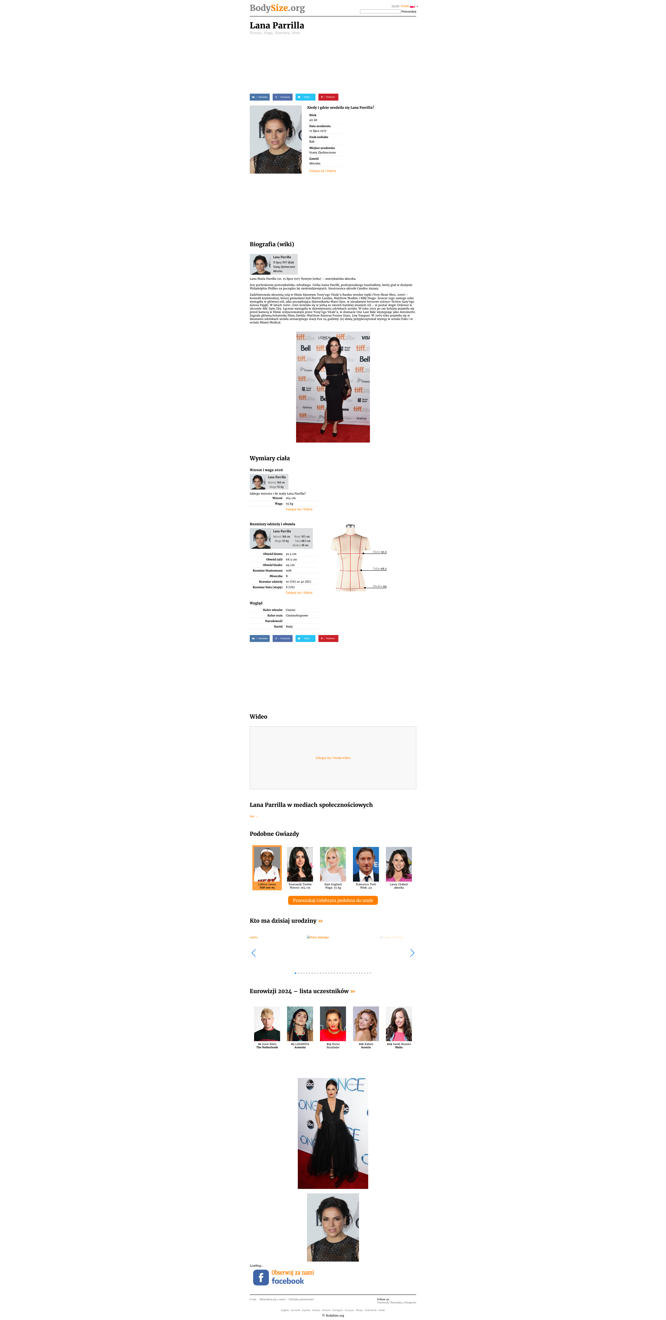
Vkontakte (396, 1302)
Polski (382, 1310)
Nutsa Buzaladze (333, 1045)
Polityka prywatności (301, 1299)
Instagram (410, 1302)
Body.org (277, 8)
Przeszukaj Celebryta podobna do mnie (333, 900)
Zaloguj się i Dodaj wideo (333, 758)
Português (337, 1310)
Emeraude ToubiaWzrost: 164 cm (300, 886)
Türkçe (359, 1310)
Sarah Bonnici (399, 1045)
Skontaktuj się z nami (272, 1299)
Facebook (382, 1302)
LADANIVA (300, 1045)
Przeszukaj (408, 11)
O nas (253, 1299)
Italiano (316, 1310)
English (285, 1310)
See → (254, 816)
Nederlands (371, 1310)
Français (349, 1310)
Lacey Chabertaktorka (399, 886)
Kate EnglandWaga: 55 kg (333, 886)
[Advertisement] (333, 61)
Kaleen (366, 1045)
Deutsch (326, 1310)
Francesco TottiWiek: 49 (366, 886)
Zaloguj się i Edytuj (322, 171)
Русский (295, 1310)
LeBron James (267, 886)
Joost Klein (267, 1045)
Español (306, 1310)
